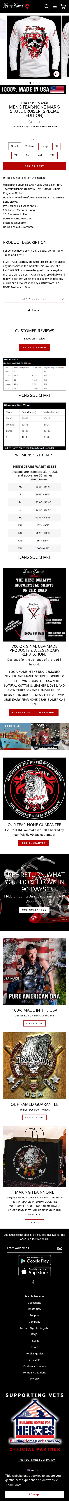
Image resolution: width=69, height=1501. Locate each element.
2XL (16, 155)
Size (34, 139)
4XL (40, 155)
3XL (28, 155)
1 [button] (30, 83)
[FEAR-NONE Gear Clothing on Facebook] (33, 1282)
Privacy (34, 1378)
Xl (56, 146)
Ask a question (34, 299)
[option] (34, 47)
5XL (52, 155)
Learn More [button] (14, 1485)
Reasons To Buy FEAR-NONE (33, 712)
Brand (34, 1347)
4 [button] (39, 83)
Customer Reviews (34, 1366)
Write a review (34, 347)
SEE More (34, 1222)
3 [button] (37, 83)
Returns (34, 1340)
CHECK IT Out (34, 1117)
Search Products (34, 1296)
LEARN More (34, 1023)
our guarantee (34, 843)
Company (34, 1321)
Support (34, 1315)
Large (44, 146)
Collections (34, 1302)
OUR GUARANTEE (34, 910)
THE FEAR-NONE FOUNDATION (37, 1459)
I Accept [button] (34, 1494)
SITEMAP (34, 1359)
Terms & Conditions (34, 1372)
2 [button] (34, 83)
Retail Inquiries (34, 1353)
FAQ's (34, 1334)
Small (14, 146)
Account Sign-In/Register (35, 1328)
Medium (29, 146)
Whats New (34, 1309)
